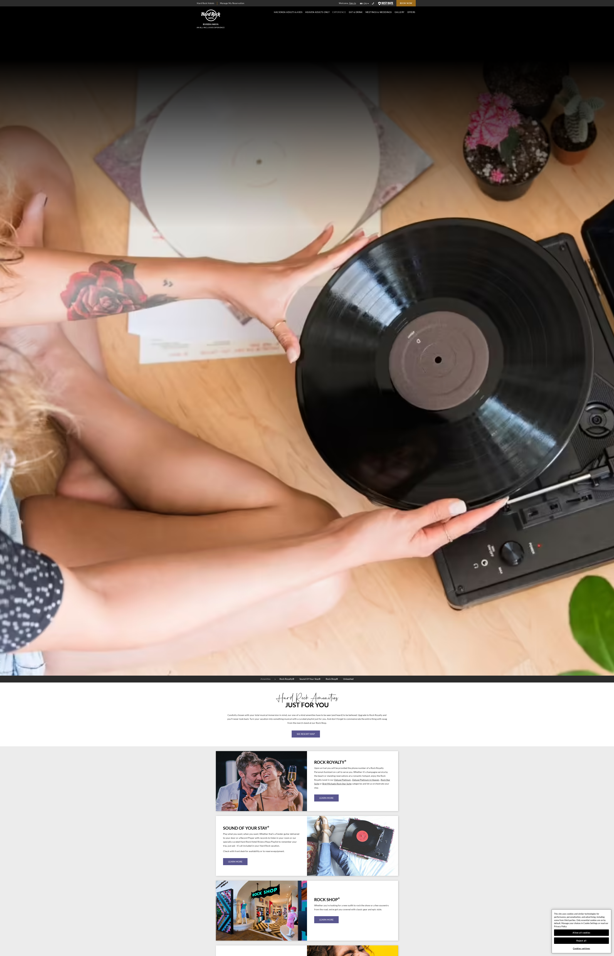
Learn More (326, 798)
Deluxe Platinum (342, 780)
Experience (339, 12)
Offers (411, 12)
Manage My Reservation (232, 3)
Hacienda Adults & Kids (288, 12)
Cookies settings (581, 948)
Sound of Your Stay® (309, 679)
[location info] (373, 3)
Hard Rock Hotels (205, 3)
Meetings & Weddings (379, 12)
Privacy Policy (560, 926)
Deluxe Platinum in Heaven (365, 780)
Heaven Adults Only (317, 12)
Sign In (352, 3)
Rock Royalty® (286, 679)
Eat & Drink (356, 12)
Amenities (265, 679)
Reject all (581, 940)
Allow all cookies (581, 932)
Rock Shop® (332, 679)
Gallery (399, 12)
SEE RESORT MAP (306, 734)
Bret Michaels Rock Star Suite (336, 783)
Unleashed (348, 679)
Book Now (406, 3)
